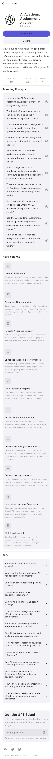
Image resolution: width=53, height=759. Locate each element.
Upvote (26, 41)
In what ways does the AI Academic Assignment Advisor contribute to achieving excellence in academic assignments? (24, 173)
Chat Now (26, 33)
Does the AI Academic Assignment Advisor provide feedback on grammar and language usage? (24, 128)
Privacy (26, 755)
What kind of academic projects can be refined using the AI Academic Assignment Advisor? (23, 115)
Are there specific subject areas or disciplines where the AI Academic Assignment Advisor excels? (23, 206)
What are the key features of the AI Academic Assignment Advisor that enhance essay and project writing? (23, 190)
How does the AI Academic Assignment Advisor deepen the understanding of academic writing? (23, 240)
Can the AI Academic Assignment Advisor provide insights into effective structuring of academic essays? (24, 223)
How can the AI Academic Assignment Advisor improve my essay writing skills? (23, 102)
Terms (34, 755)
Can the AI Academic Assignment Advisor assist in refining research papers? (24, 141)
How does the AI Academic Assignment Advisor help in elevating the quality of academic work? (23, 156)
